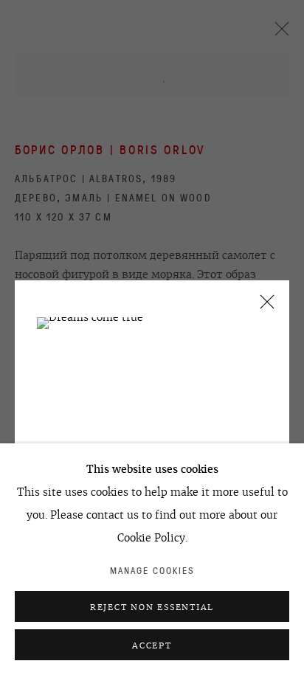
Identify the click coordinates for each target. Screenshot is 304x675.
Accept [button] (152, 645)
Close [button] (263, 306)
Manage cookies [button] (152, 570)
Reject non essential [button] (152, 607)
